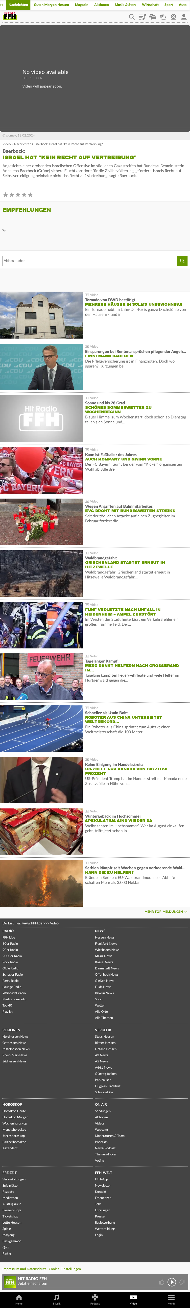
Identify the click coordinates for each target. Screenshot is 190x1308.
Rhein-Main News (14, 1055)
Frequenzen (103, 1198)
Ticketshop (10, 1216)
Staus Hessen (104, 1036)
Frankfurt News (106, 943)
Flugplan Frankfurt (107, 1086)
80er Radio (10, 943)
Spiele (6, 1229)
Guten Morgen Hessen (51, 5)
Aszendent (10, 1148)
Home (19, 1303)
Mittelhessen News (16, 1049)
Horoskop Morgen (15, 1117)
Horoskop (12, 1104)
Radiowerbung (105, 1222)
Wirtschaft (150, 5)
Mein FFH (184, 15)
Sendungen (103, 1111)
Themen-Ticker (106, 1154)
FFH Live (8, 937)
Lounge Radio (11, 987)
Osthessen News (14, 1043)
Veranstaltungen (13, 1179)
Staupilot (152, 15)
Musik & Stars (125, 5)
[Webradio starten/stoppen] (171, 1282)
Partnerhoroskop (14, 1142)
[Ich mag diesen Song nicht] (181, 1282)
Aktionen (101, 5)
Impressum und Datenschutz (24, 1269)
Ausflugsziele (11, 1204)
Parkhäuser (103, 1080)
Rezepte (8, 1191)
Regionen (11, 1030)
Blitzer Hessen (105, 1043)
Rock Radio (10, 962)
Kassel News (104, 962)
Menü (171, 1303)
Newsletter (103, 1185)
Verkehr (103, 1030)
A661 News (103, 1067)
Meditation (10, 1198)
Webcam (173, 15)
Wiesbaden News (107, 950)
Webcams (102, 1129)
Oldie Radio (10, 968)
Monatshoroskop (14, 1129)
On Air (101, 1104)
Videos (100, 1123)
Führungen (102, 1210)
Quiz (5, 1247)
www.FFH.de (32, 923)
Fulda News (103, 987)
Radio (8, 931)
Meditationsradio (14, 999)
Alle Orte (101, 1011)
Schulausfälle (104, 1092)
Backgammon (11, 1241)
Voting (99, 1160)
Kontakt (100, 1191)
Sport (169, 5)
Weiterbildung (105, 1229)
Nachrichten (18, 5)
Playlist (142, 15)
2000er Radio (12, 956)
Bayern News (104, 993)
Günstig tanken (106, 1074)
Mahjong (8, 1235)
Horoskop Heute (14, 1111)
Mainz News (103, 956)
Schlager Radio (12, 974)
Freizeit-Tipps (12, 1210)
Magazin (81, 5)
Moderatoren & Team (110, 1136)
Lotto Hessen (11, 1222)
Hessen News (105, 937)
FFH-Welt (103, 1173)
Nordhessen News (15, 1036)
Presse (100, 1216)
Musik (57, 1303)
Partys (7, 1253)
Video (6, 144)
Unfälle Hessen (106, 1049)
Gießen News (104, 981)
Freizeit (9, 1173)
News (100, 931)
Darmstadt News (107, 968)
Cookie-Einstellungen (65, 1269)
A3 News (101, 1055)
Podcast (95, 1303)
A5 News (101, 1061)
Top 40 (7, 1005)
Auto (183, 5)
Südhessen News (14, 1061)
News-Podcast (105, 1148)
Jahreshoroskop (13, 1136)
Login (99, 1235)
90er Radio (10, 950)
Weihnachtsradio (14, 993)
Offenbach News (107, 974)
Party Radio (10, 981)
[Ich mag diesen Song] (162, 1282)
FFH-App (101, 1179)
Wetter (163, 15)
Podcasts (101, 1142)
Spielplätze (10, 1185)
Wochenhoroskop (14, 1123)
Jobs (98, 1204)
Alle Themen (104, 1018)
